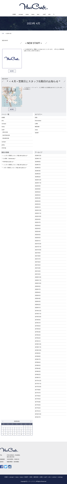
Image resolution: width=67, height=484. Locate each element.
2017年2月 (38, 408)
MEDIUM (37, 126)
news (32, 14)
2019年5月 (38, 329)
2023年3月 (38, 201)
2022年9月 (38, 219)
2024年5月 (38, 167)
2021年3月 (38, 271)
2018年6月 (38, 362)
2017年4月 (38, 401)
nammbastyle (6, 135)
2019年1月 (38, 341)
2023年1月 (38, 207)
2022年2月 (38, 237)
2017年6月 (38, 395)
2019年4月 (38, 332)
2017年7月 (38, 392)
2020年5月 (38, 295)
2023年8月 (38, 189)
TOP (3, 33)
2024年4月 (38, 170)
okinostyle (5, 132)
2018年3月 (38, 371)
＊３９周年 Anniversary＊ (9, 158)
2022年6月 (38, 225)
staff (44, 14)
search (53, 14)
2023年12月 (38, 180)
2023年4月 (38, 198)
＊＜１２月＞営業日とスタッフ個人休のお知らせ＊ (15, 155)
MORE (12, 71)
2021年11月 (38, 246)
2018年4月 (38, 368)
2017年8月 (38, 389)
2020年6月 (38, 292)
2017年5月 (38, 398)
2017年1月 (38, 411)
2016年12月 (38, 414)
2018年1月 (38, 377)
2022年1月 (38, 240)
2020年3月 (38, 301)
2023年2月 (38, 204)
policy (3, 145)
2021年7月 (38, 259)
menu (27, 14)
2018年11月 (38, 347)
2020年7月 (38, 289)
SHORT (37, 132)
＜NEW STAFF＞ (33, 43)
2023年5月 (38, 195)
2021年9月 (38, 252)
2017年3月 (38, 405)
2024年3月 (38, 173)
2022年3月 (38, 234)
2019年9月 (38, 319)
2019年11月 (38, 313)
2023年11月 (38, 183)
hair (38, 14)
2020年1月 (38, 307)
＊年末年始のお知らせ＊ (8, 161)
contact (4, 141)
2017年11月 (38, 383)
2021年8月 (38, 256)
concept (21, 14)
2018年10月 (38, 350)
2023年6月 (38, 192)
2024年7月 (38, 164)
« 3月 (3, 421)
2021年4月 (38, 268)
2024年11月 (38, 158)
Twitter (5, 466)
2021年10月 (38, 249)
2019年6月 (38, 326)
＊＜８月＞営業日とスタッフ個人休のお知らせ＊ (14, 167)
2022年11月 (38, 213)
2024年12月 (38, 155)
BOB (36, 117)
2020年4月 (38, 298)
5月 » (30, 421)
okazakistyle (5, 138)
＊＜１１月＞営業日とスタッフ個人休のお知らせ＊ (15, 164)
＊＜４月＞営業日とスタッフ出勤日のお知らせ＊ (33, 81)
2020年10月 (38, 283)
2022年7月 (38, 222)
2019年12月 (38, 310)
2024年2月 (38, 176)
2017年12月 (38, 380)
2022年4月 (38, 231)
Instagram (9, 466)
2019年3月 (38, 335)
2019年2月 (38, 338)
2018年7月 (38, 359)
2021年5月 (38, 265)
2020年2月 (38, 304)
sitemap (4, 148)
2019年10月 (38, 316)
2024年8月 (38, 161)
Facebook (1, 466)
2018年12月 (38, 344)
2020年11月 (38, 280)
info (49, 14)
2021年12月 (38, 243)
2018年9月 (38, 353)
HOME (14, 14)
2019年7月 (38, 322)
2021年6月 (38, 262)
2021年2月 (38, 274)
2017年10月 (38, 386)
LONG (36, 123)
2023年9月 (38, 186)
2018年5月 (38, 365)
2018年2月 (38, 374)
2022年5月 (38, 228)
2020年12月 (38, 277)
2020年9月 (38, 286)
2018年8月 (38, 356)
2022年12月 (38, 210)
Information (38, 120)
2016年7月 (38, 417)
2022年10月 (38, 216)
